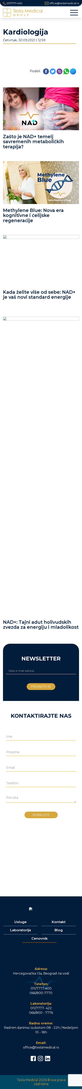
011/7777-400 (14, 3)
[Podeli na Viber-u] (59, 71)
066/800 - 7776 (41, 1013)
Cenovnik (39, 938)
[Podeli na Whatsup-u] (66, 71)
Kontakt (58, 922)
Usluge (20, 922)
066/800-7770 (41, 993)
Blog (58, 930)
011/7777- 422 (41, 1008)
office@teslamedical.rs (64, 3)
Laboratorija (20, 930)
